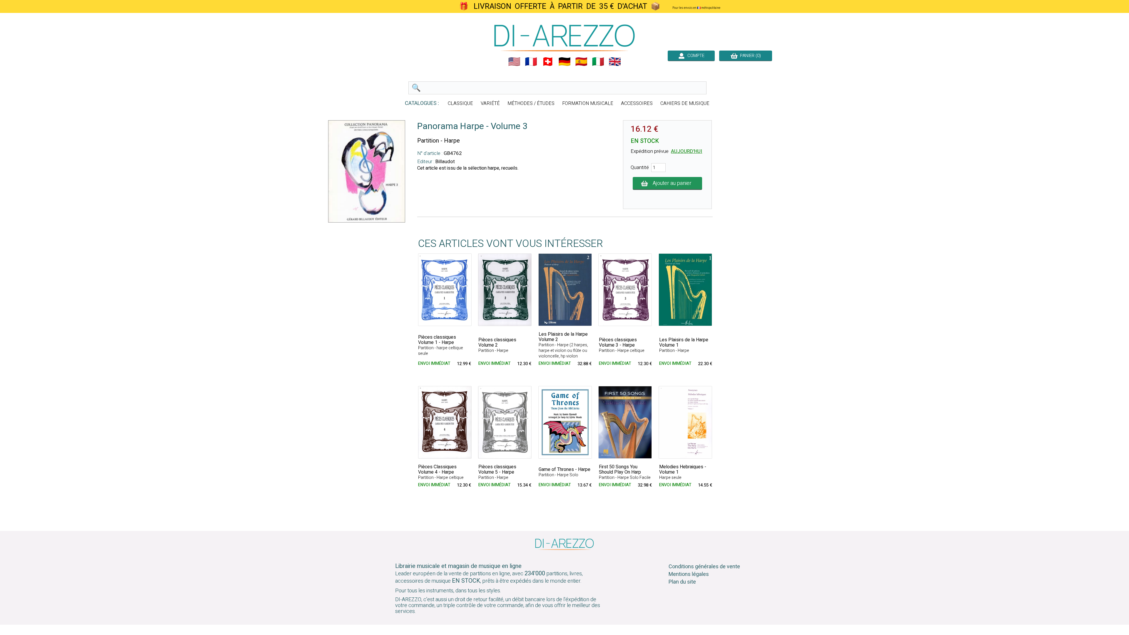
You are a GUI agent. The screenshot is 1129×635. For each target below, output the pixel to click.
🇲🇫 (531, 61)
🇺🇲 (514, 61)
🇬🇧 (615, 61)
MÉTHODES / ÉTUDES (531, 103)
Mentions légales (689, 574)
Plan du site (682, 582)
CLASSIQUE (460, 103)
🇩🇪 (564, 61)
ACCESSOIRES (637, 103)
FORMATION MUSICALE (587, 103)
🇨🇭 (548, 61)
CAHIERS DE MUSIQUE (684, 103)
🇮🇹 (598, 61)
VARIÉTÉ (490, 103)
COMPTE (694, 55)
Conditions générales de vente (704, 567)
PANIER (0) (749, 55)
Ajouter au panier (672, 183)
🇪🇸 (581, 61)
